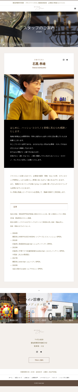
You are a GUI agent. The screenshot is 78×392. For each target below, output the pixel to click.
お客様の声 (35, 377)
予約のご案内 (39, 360)
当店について (18, 377)
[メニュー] (75, 8)
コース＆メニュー (45, 377)
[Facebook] (67, 60)
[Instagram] (64, 60)
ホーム (10, 377)
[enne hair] (39, 331)
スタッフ (54, 377)
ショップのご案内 (64, 377)
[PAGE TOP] (39, 290)
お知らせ (26, 377)
